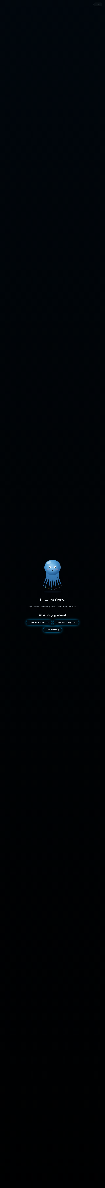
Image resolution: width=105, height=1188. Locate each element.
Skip (98, 4)
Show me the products (39, 622)
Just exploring (52, 630)
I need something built (66, 622)
